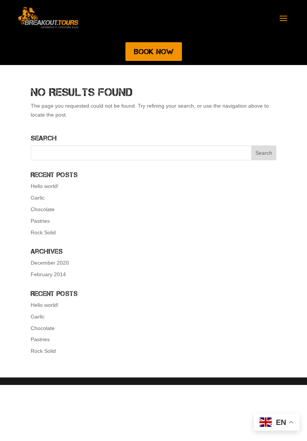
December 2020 (50, 263)
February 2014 (48, 274)
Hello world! (44, 186)
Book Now (154, 51)
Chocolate (43, 209)
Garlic (38, 198)
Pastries (40, 221)
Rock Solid (43, 232)
